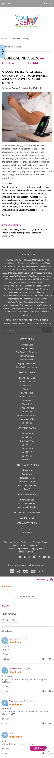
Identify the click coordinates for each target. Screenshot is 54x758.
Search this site (19, 545)
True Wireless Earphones (27, 352)
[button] (6, 654)
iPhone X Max (32, 190)
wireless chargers (10, 200)
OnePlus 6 (27, 460)
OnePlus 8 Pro (27, 433)
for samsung (19, 190)
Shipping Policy (37, 549)
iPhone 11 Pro (27, 393)
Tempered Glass (27, 356)
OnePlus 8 (27, 437)
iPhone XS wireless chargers (31, 194)
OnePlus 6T (27, 456)
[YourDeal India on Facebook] (24, 557)
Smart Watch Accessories (27, 367)
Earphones (27, 474)
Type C (27, 489)
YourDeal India (20, 565)
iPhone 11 (27, 389)
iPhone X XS (27, 404)
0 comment (7, 183)
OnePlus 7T (27, 445)
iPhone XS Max (27, 408)
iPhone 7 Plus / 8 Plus (27, 415)
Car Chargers (27, 528)
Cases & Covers (27, 348)
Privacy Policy (33, 545)
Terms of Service (26, 552)
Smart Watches (27, 500)
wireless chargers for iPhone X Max (35, 200)
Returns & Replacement (18, 549)
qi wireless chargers (37, 197)
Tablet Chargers (27, 478)
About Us (8, 542)
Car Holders (27, 532)
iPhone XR (27, 400)
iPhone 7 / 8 (27, 411)
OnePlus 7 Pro (27, 448)
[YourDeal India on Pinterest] (29, 557)
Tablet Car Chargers (27, 481)
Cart (50, 3)
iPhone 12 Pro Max (27, 382)
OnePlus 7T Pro (27, 441)
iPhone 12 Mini (27, 385)
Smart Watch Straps (27, 503)
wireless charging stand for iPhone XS (19, 206)
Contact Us (25, 542)
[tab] (27, 596)
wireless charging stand (33, 203)
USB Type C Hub (27, 518)
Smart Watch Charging (27, 507)
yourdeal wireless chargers (31, 210)
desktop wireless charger (40, 187)
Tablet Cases (27, 470)
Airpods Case (27, 345)
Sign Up (47, 330)
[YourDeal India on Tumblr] (39, 557)
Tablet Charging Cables (27, 485)
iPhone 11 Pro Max (27, 396)
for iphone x (7, 190)
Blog (16, 542)
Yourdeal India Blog (21, 38)
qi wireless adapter (19, 197)
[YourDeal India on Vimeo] (49, 557)
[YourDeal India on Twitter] (20, 557)
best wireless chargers (17, 187)
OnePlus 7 (27, 452)
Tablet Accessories (27, 360)
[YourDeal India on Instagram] (34, 557)
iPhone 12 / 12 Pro (27, 378)
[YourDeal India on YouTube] (44, 557)
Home (4, 38)
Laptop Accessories (27, 363)
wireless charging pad (12, 203)
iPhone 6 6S (27, 423)
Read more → (8, 215)
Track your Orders (40, 542)
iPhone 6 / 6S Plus (27, 419)
